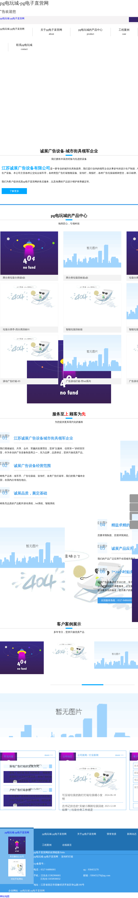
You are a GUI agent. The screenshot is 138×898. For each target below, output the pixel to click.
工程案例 (46, 845)
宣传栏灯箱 (67, 856)
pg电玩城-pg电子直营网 (12, 18)
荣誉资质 (111, 834)
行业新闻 (93, 755)
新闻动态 (131, 834)
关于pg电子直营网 (86, 834)
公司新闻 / (83, 755)
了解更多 (14, 191)
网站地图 (4, 896)
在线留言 (67, 845)
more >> (49, 755)
